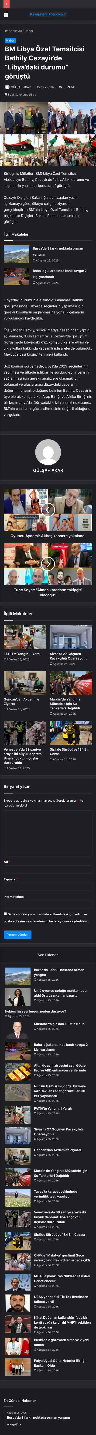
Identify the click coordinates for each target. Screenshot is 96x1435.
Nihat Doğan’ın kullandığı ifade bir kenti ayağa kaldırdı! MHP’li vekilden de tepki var (62, 1322)
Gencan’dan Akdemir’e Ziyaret (57, 1150)
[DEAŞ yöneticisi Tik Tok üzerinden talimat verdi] (18, 1303)
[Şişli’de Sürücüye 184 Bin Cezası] (71, 733)
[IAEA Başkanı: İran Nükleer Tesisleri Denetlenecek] (18, 1282)
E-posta (11, 879)
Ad (7, 862)
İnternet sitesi (14, 897)
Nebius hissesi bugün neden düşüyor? (35, 1011)
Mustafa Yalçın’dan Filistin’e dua (59, 1024)
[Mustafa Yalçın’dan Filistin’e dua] (18, 1030)
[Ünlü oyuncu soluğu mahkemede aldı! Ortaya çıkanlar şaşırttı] (18, 997)
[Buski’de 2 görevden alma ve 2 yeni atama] (18, 1346)
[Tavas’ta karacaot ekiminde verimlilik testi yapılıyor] (18, 1198)
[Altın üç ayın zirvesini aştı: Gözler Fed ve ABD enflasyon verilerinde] (18, 1072)
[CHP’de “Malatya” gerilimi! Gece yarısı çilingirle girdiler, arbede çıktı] (18, 1261)
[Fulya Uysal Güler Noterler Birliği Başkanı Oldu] (18, 1367)
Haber (28, 31)
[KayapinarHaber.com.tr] (48, 14)
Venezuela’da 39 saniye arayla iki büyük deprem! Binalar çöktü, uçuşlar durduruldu (60, 1217)
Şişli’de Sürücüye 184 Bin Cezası (59, 1234)
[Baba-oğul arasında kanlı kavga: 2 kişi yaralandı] (16, 276)
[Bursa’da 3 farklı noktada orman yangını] (16, 254)
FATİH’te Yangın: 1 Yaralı (22, 654)
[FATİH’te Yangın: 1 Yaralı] (25, 637)
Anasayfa (15, 31)
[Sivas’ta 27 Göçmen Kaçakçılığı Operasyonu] (71, 637)
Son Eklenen (48, 955)
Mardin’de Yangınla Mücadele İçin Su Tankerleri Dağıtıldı (65, 703)
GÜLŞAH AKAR (21, 87)
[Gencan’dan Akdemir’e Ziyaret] (25, 683)
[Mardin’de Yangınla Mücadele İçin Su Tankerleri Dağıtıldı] (71, 683)
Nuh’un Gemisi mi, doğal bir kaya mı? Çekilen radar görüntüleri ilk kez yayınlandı (60, 1091)
